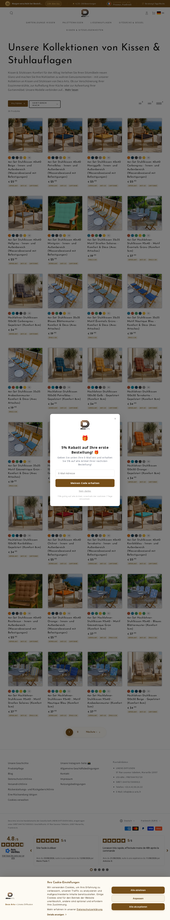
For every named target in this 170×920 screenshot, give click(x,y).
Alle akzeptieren (138, 906)
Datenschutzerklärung (89, 909)
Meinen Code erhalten (85, 483)
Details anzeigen (55, 914)
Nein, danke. (85, 490)
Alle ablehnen (138, 890)
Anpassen (138, 898)
